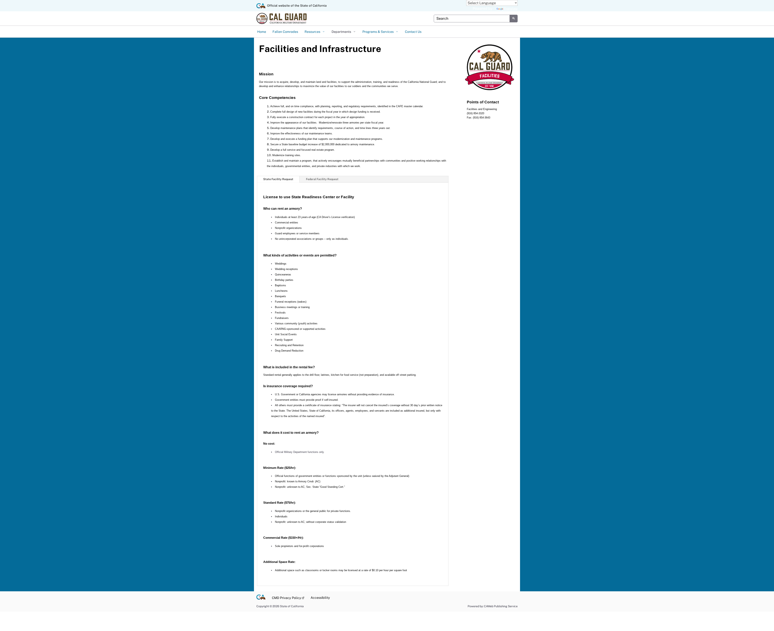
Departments (342, 32)
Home (261, 32)
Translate (511, 8)
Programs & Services (378, 32)
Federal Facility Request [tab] (322, 179)
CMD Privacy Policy (289, 597)
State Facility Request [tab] (278, 179)
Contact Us (413, 32)
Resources (313, 32)
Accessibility (320, 598)
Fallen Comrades (285, 32)
